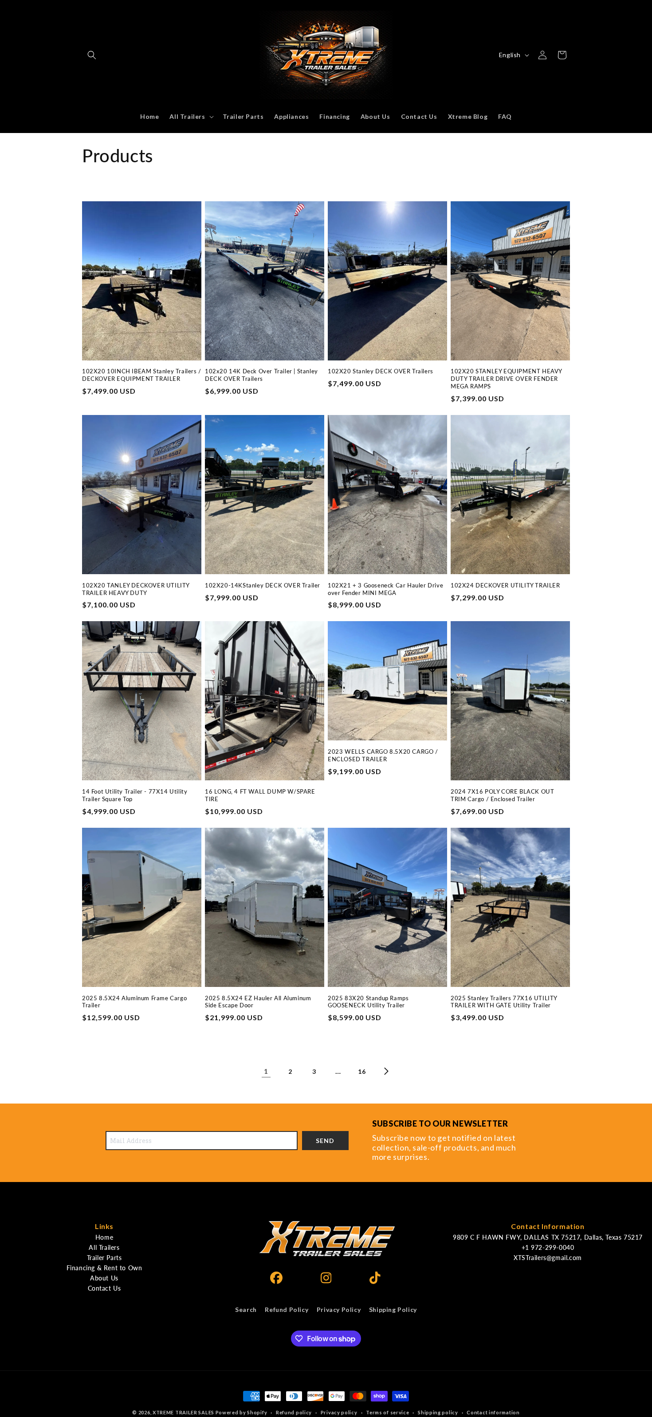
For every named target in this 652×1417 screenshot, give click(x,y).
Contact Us (104, 1288)
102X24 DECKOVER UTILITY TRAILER (505, 585)
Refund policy (294, 1412)
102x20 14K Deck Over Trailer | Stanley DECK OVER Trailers (261, 375)
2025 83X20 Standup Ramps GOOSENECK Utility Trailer (368, 1001)
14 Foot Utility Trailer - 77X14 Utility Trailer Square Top (134, 795)
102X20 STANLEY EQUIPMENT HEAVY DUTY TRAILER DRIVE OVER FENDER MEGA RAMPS (506, 379)
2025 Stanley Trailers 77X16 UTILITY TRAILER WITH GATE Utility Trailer (504, 1001)
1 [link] (266, 1071)
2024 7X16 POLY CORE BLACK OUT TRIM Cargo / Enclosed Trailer (502, 795)
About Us (104, 1278)
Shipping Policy (393, 1309)
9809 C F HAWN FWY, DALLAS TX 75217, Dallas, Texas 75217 (548, 1237)
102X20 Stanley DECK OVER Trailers (380, 371)
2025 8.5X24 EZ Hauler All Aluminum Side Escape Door (258, 1001)
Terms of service (387, 1412)
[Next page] (386, 1071)
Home (104, 1237)
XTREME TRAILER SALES (183, 1412)
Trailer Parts (104, 1257)
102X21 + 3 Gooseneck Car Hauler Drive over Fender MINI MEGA (385, 589)
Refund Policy (286, 1309)
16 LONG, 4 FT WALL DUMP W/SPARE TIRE (260, 795)
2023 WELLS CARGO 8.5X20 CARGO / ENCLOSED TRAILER (383, 755)
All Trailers (104, 1247)
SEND (325, 1140)
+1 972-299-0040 (548, 1247)
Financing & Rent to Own (104, 1268)
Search (246, 1309)
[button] (92, 55)
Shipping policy (438, 1412)
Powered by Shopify (241, 1412)
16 (361, 1071)
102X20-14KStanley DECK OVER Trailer (262, 585)
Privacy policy (339, 1412)
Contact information (493, 1412)
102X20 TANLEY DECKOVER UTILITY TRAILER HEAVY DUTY (135, 589)
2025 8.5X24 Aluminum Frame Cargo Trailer (134, 1001)
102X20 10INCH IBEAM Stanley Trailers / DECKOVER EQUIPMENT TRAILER (141, 375)
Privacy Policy (339, 1309)
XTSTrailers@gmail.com (548, 1257)
